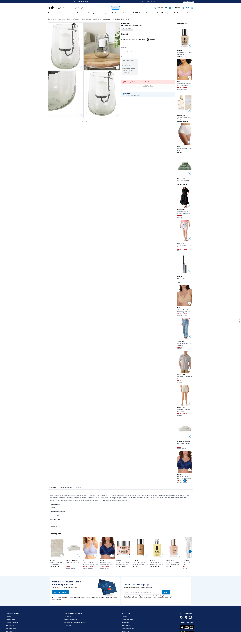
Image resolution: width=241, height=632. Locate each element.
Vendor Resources (128, 628)
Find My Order (10, 620)
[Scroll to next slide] (190, 551)
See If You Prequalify (60, 592)
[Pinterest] (186, 617)
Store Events (126, 626)
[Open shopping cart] (192, 8)
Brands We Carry (127, 620)
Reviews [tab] (78, 487)
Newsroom (125, 623)
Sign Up (166, 592)
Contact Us (9, 617)
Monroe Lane (125, 23)
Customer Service (12, 613)
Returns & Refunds (12, 623)
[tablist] (120, 487)
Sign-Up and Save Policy (145, 596)
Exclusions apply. (168, 596)
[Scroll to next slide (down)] (184, 480)
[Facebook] (181, 617)
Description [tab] (52, 487)
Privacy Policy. (159, 596)
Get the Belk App (186, 623)
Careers (124, 617)
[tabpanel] (120, 511)
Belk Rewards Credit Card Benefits (75, 623)
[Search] (59, 8)
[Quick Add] (189, 45)
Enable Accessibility (188, 1)
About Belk (126, 613)
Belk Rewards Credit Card (73, 613)
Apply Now (67, 626)
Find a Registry (11, 628)
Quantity (123, 47)
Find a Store (10, 626)
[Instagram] (190, 617)
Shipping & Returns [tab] (66, 487)
